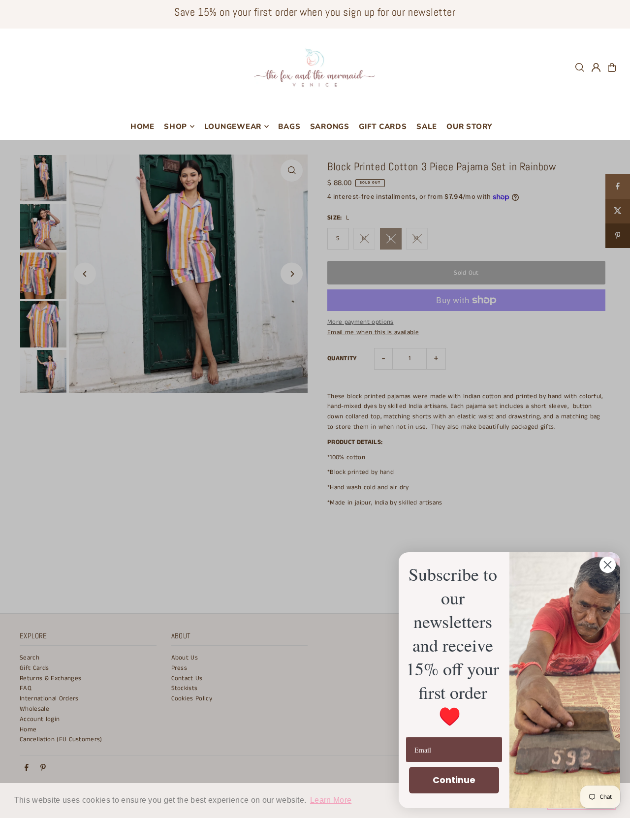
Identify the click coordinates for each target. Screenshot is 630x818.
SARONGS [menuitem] (329, 126)
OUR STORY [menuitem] (469, 126)
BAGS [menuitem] (289, 126)
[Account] (596, 67)
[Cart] (612, 67)
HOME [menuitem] (142, 126)
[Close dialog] (607, 564)
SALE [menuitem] (426, 126)
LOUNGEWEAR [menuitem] (233, 126)
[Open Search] (579, 67)
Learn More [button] (330, 800)
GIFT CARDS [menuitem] (383, 126)
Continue (454, 780)
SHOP (175, 126)
